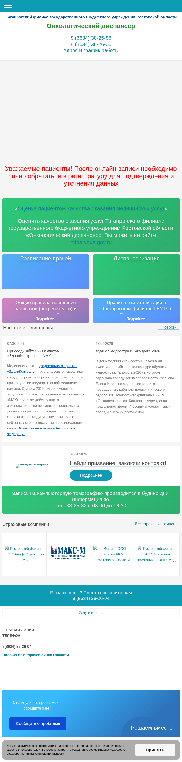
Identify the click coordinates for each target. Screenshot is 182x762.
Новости (169, 327)
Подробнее (91, 475)
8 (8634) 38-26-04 (91, 598)
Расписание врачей (45, 258)
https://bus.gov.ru (91, 242)
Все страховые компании (157, 524)
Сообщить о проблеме (38, 723)
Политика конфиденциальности (42, 753)
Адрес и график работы (91, 50)
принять (155, 750)
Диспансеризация (137, 258)
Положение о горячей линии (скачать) (35, 655)
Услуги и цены (91, 612)
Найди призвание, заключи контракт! (118, 463)
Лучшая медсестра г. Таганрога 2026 (128, 351)
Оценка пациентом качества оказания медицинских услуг (91, 208)
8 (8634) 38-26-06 (91, 44)
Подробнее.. (46, 319)
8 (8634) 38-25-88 (91, 38)
